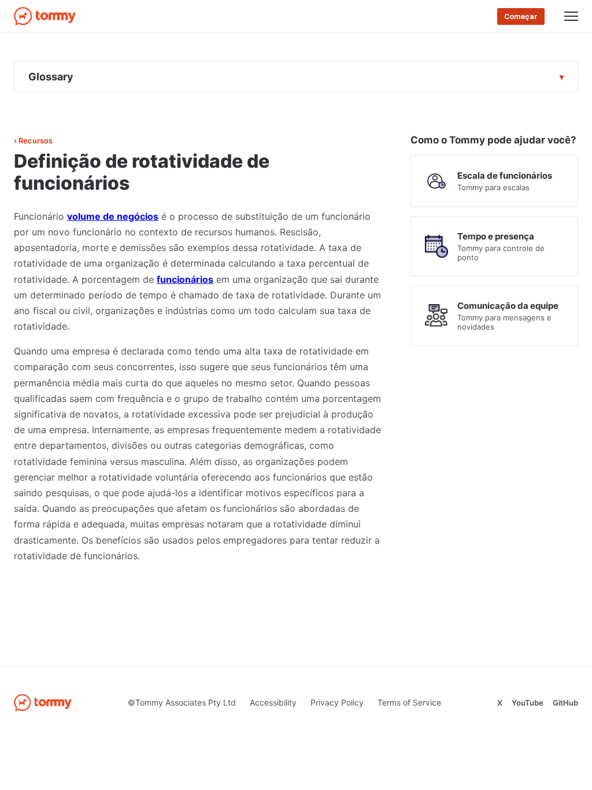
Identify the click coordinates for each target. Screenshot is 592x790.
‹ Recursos (33, 140)
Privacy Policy (337, 702)
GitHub (565, 702)
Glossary (50, 77)
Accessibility (273, 702)
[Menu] (571, 16)
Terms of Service (409, 702)
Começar (521, 16)
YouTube (527, 702)
